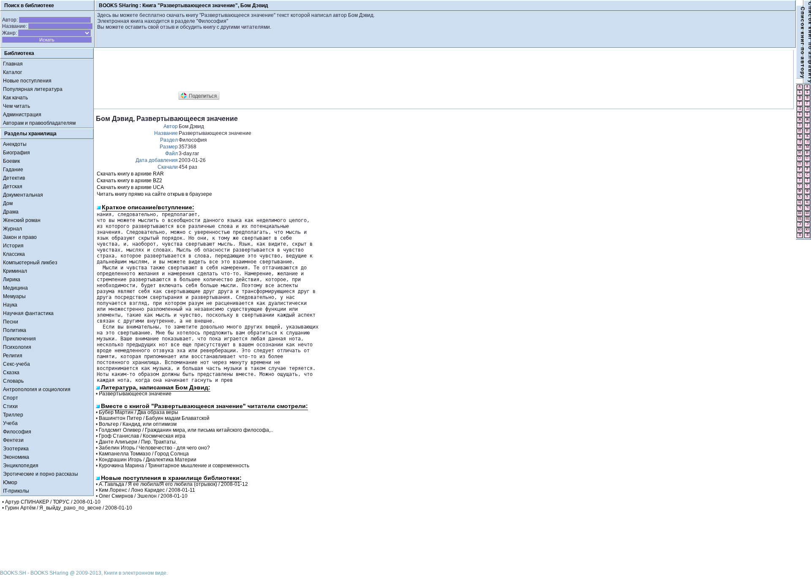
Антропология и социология (37, 389)
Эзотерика (16, 449)
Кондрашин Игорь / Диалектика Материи (147, 460)
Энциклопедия (20, 466)
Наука (10, 305)
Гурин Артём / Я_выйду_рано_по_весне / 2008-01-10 (68, 508)
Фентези (13, 440)
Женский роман (22, 220)
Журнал (12, 229)
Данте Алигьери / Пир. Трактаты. (138, 442)
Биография (16, 153)
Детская (12, 186)
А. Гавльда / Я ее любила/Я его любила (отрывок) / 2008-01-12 (173, 484)
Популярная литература (33, 89)
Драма (11, 212)
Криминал (15, 271)
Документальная (23, 195)
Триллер (13, 415)
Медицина (15, 288)
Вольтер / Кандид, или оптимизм (138, 424)
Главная (13, 64)
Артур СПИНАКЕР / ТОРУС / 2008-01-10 (53, 502)
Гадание (13, 170)
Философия (17, 432)
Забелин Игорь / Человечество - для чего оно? (154, 448)
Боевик (11, 161)
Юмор (10, 482)
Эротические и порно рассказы (40, 474)
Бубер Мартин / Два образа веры (138, 412)
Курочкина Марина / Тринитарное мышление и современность (174, 466)
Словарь (13, 381)
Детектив (14, 178)
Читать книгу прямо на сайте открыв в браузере (154, 194)
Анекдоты (15, 144)
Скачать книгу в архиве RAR (130, 174)
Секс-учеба (16, 364)
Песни (10, 322)
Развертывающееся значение (135, 394)
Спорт (10, 398)
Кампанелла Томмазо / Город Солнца (144, 454)
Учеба (10, 423)
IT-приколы (16, 491)
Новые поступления (27, 81)
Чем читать (16, 106)
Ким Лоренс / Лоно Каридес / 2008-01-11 (147, 490)
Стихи (10, 406)
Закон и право (20, 237)
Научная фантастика (28, 313)
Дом (8, 203)
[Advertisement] (249, 71)
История (13, 246)
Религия (12, 356)
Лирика (11, 279)
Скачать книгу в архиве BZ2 (129, 181)
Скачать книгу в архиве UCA (130, 187)
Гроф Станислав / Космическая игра (142, 436)
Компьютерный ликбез (30, 263)
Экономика (16, 457)
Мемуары (14, 296)
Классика (14, 254)
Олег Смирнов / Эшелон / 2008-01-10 (143, 496)
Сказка (11, 372)
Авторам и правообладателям (39, 123)
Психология (17, 347)
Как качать (15, 98)
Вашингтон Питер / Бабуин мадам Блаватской (154, 418)
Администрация (22, 115)
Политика (14, 330)
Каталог (12, 72)
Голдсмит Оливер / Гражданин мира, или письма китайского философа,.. (186, 430)
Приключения (19, 339)
